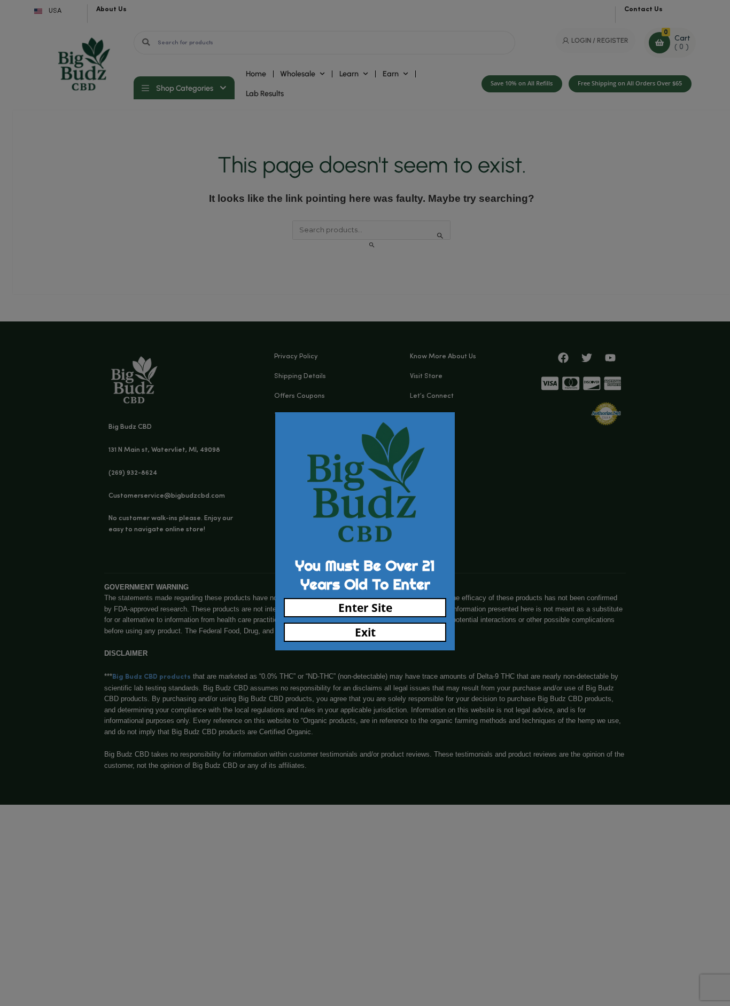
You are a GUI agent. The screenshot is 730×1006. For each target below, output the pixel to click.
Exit (365, 632)
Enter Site (365, 607)
